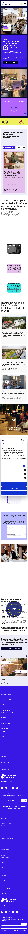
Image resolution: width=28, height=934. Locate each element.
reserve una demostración (12, 648)
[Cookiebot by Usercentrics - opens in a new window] (21, 440)
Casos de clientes (5, 733)
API (1, 706)
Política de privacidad (5, 764)
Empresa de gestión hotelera (7, 714)
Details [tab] (14, 443)
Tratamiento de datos (5, 769)
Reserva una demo (11, 62)
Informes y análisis (5, 704)
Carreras (3, 754)
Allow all (14, 484)
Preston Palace (10, 368)
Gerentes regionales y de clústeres (8, 723)
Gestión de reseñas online (6, 820)
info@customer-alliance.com (7, 783)
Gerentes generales (5, 725)
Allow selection (14, 488)
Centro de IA (3, 825)
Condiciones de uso (5, 762)
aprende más (6, 255)
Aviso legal (3, 767)
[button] (24, 3)
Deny (14, 492)
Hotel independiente (5, 717)
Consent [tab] (5, 443)
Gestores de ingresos (5, 728)
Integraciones (4, 692)
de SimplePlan (17, 808)
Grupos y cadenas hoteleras (7, 712)
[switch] (25, 470)
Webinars (3, 746)
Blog (2, 743)
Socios (2, 736)
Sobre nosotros (4, 751)
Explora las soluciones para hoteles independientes (12, 190)
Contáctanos (3, 756)
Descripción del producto (6, 694)
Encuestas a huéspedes (6, 699)
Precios (2, 738)
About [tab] (23, 443)
